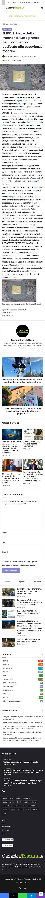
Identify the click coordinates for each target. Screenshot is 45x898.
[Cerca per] (42, 8)
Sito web (5, 552)
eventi (26, 802)
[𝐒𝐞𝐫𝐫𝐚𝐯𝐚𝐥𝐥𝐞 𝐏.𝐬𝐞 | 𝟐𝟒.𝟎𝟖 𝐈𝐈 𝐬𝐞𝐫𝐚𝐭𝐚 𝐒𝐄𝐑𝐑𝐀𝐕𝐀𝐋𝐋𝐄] (8, 624)
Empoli (19, 802)
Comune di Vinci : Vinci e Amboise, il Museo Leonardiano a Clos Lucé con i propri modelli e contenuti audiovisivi (11, 447)
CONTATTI (6, 830)
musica (5, 810)
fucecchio (6, 806)
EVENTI (6, 664)
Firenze (34, 802)
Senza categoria (9, 686)
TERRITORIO (8, 679)
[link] (23, 101)
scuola (20, 810)
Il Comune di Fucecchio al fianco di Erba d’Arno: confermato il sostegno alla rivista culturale (11, 478)
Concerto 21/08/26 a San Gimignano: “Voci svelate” (28, 612)
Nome (4, 532)
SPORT (6, 675)
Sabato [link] (30, 122)
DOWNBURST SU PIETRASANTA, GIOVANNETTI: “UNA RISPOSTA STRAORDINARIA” (29, 591)
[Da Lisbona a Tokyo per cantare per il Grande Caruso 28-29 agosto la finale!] (8, 603)
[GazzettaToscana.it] (15, 7)
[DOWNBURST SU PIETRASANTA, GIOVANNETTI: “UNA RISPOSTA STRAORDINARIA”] (8, 592)
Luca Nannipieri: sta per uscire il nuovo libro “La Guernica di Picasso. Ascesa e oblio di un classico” (33, 476)
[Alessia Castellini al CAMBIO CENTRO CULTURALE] (33, 434)
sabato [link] (19, 110)
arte (11, 798)
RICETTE (6, 694)
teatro (27, 810)
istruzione (16, 806)
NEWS (5, 661)
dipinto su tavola (8, 802)
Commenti (37, 582)
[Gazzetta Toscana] (22, 15)
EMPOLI (6, 697)
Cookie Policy (8, 845)
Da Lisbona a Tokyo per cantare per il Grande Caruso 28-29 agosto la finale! (29, 602)
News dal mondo (9, 710)
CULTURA (13, 24)
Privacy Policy (8, 839)
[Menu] (3, 8)
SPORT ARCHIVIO (9, 683)
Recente (7, 582)
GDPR (4, 834)
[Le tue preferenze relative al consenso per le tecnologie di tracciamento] (41, 894)
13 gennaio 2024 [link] (23, 101)
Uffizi (4, 813)
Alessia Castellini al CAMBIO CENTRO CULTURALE (31, 444)
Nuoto (13, 810)
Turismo (35, 810)
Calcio (18, 798)
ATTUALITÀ (7, 668)
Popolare (21, 582)
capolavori (26, 798)
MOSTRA (32, 806)
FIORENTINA (8, 690)
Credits (26, 883)
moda (24, 806)
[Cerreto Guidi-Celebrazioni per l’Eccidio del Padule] (8, 642)
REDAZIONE (6, 826)
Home (6, 24)
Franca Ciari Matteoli (12, 56)
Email (4, 542)
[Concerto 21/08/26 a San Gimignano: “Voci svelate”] (8, 614)
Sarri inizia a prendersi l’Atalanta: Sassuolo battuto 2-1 (23, 723)
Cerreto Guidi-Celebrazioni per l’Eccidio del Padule (28, 640)
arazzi (5, 798)
